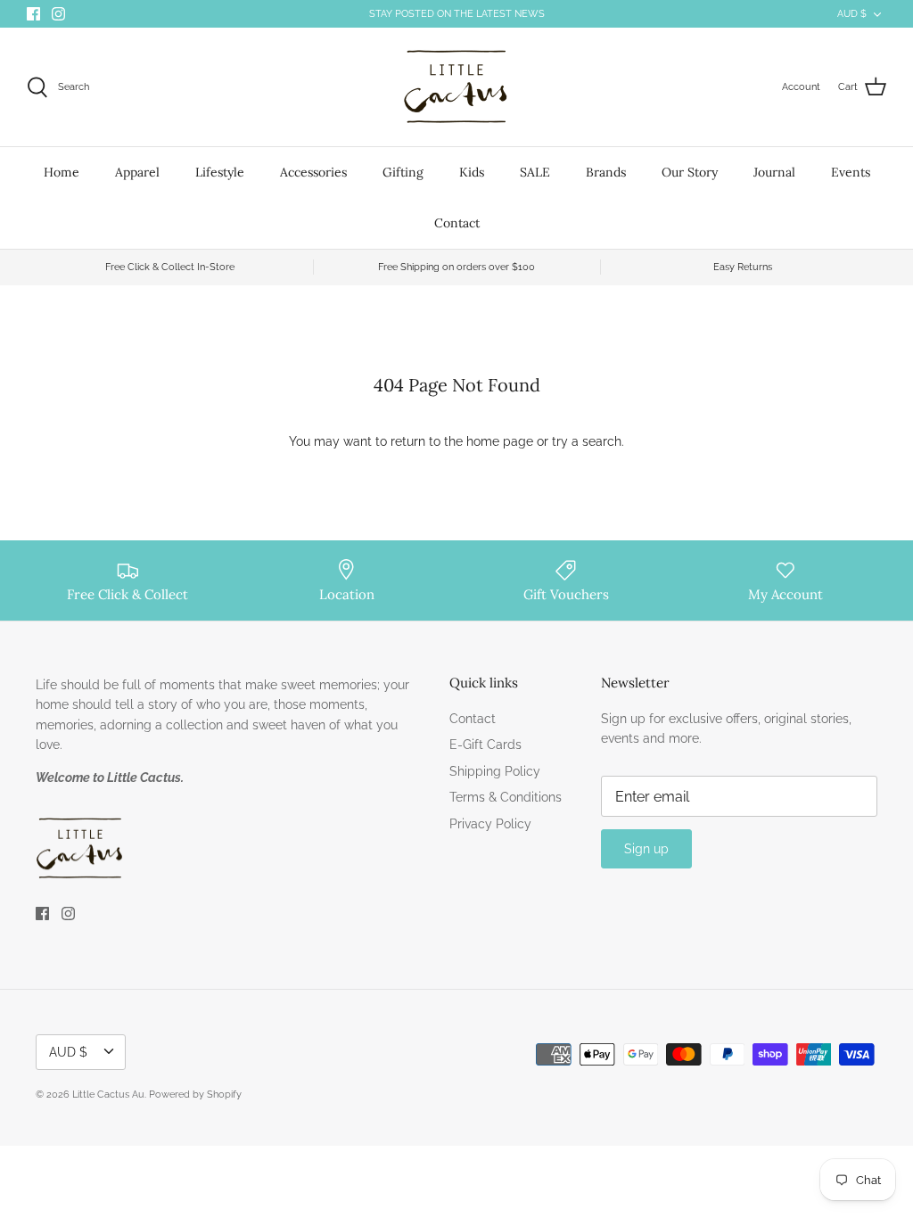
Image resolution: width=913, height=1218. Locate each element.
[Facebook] (33, 14)
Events (850, 172)
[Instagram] (58, 14)
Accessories (313, 172)
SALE (535, 172)
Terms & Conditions (505, 797)
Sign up (646, 849)
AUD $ (852, 14)
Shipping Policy (494, 771)
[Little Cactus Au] (456, 86)
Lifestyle (219, 172)
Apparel (137, 172)
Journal (774, 172)
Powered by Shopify (195, 1094)
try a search (586, 441)
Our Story (690, 172)
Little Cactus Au (108, 1094)
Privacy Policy (490, 824)
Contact (457, 223)
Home (61, 172)
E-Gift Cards (485, 744)
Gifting (403, 172)
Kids (471, 172)
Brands (606, 172)
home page (499, 441)
